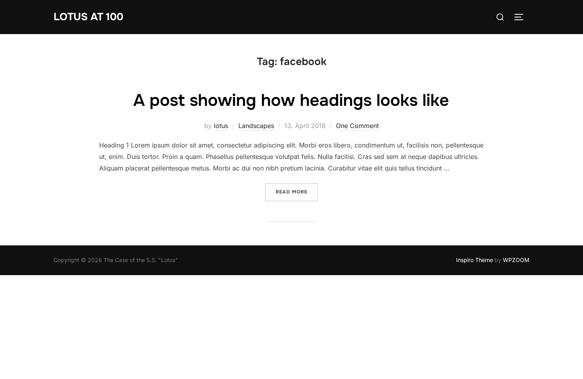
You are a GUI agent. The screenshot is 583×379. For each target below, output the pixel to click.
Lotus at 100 (88, 16)
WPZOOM (516, 259)
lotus (221, 126)
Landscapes (256, 126)
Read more (297, 191)
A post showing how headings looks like (291, 100)
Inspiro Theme (474, 259)
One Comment (357, 126)
